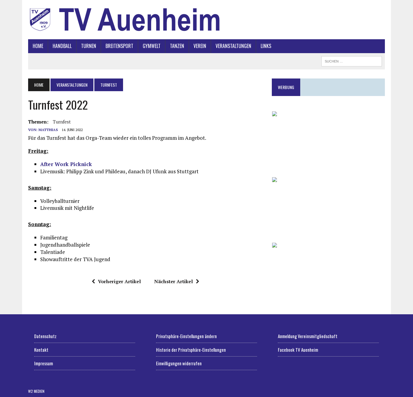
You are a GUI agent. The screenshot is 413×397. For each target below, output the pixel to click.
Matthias (48, 129)
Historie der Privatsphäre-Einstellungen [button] (191, 349)
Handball (62, 46)
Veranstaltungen (233, 46)
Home (38, 46)
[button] (328, 139)
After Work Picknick (66, 164)
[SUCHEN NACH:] (351, 60)
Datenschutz (45, 336)
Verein (199, 46)
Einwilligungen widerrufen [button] (179, 363)
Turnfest (62, 122)
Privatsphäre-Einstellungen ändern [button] (186, 336)
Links (266, 46)
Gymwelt (152, 46)
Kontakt (41, 349)
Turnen (88, 46)
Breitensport (119, 46)
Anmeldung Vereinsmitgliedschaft (307, 336)
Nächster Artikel (173, 281)
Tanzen (177, 46)
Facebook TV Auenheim (298, 349)
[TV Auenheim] (206, 19)
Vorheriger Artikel (119, 281)
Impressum (43, 363)
